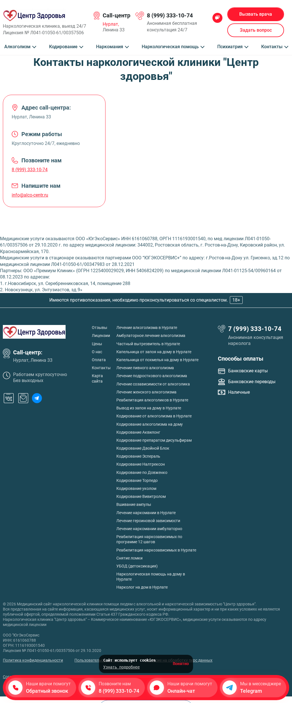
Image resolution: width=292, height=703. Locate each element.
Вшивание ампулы (133, 504)
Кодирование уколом (136, 488)
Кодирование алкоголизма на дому (149, 424)
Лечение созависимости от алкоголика (153, 384)
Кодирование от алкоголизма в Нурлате (154, 416)
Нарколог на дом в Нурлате (142, 587)
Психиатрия (230, 46)
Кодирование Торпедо (137, 480)
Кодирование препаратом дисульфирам (154, 440)
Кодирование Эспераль (138, 456)
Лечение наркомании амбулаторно (149, 528)
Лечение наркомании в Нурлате (146, 512)
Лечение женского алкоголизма (146, 392)
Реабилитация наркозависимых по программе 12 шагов (149, 539)
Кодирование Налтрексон (140, 464)
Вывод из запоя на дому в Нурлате (148, 408)
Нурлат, (111, 24)
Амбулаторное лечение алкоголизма (150, 335)
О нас (97, 352)
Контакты (272, 46)
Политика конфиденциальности (33, 660)
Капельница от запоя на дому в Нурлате (153, 352)
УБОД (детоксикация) (137, 566)
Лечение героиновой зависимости (148, 520)
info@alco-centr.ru (30, 195)
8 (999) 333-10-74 (170, 15)
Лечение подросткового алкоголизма (151, 375)
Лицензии (101, 335)
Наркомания (109, 46)
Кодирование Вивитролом (141, 496)
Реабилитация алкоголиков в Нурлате (152, 400)
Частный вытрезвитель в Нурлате (148, 344)
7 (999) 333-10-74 (254, 328)
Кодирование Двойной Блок (142, 448)
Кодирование (63, 46)
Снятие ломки (129, 558)
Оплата (99, 359)
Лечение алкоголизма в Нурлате (146, 327)
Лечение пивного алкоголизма (145, 367)
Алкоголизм (17, 46)
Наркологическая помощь (170, 46)
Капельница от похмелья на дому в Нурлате (157, 359)
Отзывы (99, 327)
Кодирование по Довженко (141, 472)
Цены (97, 344)
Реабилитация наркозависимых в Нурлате (156, 550)
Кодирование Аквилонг (138, 432)
